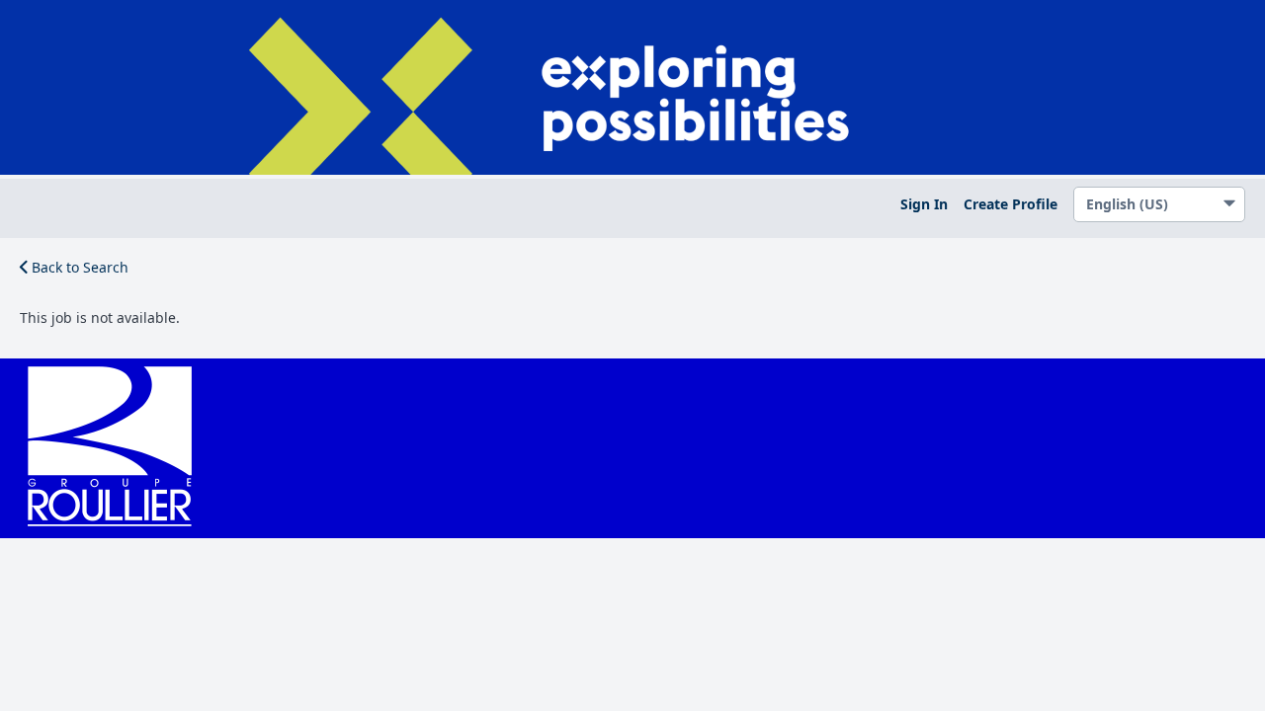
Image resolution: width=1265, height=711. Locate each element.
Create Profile (1010, 204)
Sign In (924, 204)
